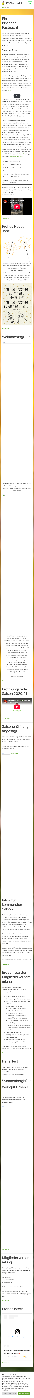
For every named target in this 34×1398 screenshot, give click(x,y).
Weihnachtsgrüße (16, 337)
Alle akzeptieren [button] (24, 1393)
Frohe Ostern (12, 1309)
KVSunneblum (16, 3)
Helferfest (10, 1061)
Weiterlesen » (6, 218)
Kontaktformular (20, 154)
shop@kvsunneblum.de (15, 156)
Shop (9, 90)
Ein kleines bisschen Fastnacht (10, 23)
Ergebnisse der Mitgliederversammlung (16, 976)
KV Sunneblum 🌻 (19, 1357)
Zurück (17, 1371)
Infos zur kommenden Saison (12, 904)
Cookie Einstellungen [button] (9, 1393)
